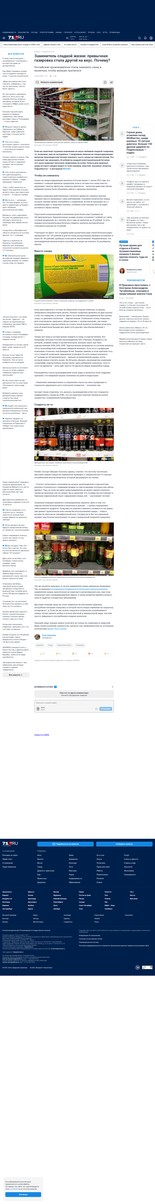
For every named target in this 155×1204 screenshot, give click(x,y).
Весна (39, 863)
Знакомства (23, 32)
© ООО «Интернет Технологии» (41, 968)
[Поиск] (139, 38)
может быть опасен (57, 628)
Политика (101, 863)
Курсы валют (80, 32)
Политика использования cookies (90, 939)
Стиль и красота (131, 859)
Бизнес (40, 859)
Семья (99, 882)
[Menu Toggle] (4, 38)
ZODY (99, 32)
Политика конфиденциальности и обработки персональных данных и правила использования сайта (114, 946)
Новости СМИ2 (41, 734)
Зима (71, 855)
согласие (14, 1189)
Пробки (91, 32)
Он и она (100, 855)
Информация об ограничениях (89, 935)
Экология (128, 867)
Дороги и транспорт (45, 871)
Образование (74, 882)
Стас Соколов (49, 635)
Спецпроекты (130, 875)
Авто (39, 855)
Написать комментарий (51, 82)
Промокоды (114, 32)
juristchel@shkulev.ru (58, 949)
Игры (105, 32)
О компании (7, 863)
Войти (43, 710)
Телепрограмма (47, 32)
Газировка (80, 645)
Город (39, 867)
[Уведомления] (145, 38)
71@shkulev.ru (28, 947)
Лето (71, 867)
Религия (100, 878)
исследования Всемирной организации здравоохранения (78, 589)
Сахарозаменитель (64, 645)
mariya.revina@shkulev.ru (10, 962)
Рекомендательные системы (89, 942)
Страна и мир (130, 863)
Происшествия (103, 867)
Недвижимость (9, 32)
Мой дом (73, 871)
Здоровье (39, 645)
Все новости (16, 53)
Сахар (50, 645)
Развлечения (102, 875)
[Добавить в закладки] (105, 82)
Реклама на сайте (10, 855)
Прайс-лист (7, 859)
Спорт (126, 855)
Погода (34, 32)
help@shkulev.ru (18, 952)
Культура (73, 863)
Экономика (129, 871)
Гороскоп (68, 32)
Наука (71, 875)
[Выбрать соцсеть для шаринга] (111, 82)
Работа (100, 871)
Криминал (73, 859)
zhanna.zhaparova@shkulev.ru (12, 959)
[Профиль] (151, 38)
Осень (99, 859)
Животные (42, 878)
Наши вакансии (9, 867)
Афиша (59, 32)
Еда (38, 875)
